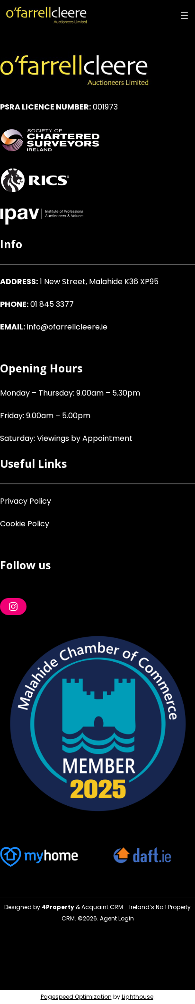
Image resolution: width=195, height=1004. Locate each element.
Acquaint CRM (102, 907)
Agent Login (117, 918)
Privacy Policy (25, 501)
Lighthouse (137, 997)
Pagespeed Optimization (76, 997)
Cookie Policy (24, 523)
